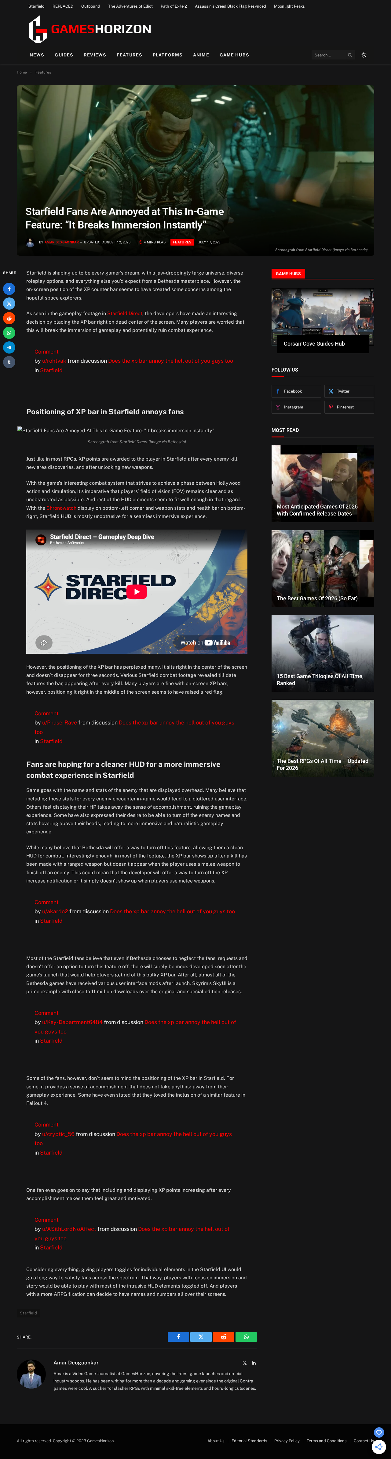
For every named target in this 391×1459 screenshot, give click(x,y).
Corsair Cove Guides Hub (314, 343)
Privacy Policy (287, 1441)
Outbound (90, 6)
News (37, 54)
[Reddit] (9, 318)
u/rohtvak (54, 361)
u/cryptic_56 (58, 1134)
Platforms (168, 54)
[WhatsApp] (9, 333)
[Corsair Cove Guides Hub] (323, 317)
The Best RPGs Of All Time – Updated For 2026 (322, 764)
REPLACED (63, 6)
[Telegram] (9, 348)
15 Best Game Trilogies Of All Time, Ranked (320, 679)
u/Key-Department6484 (72, 1022)
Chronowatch (61, 508)
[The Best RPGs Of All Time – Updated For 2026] (323, 738)
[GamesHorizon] (89, 29)
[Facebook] (9, 289)
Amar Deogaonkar (62, 242)
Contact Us (364, 1441)
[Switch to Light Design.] (363, 55)
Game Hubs (234, 54)
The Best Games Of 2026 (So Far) (317, 598)
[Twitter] (9, 304)
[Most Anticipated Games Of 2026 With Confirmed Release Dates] (323, 483)
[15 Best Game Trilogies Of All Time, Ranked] (323, 653)
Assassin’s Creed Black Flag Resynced (230, 6)
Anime (201, 54)
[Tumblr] (9, 362)
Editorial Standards (249, 1441)
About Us (216, 1441)
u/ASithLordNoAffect (69, 1229)
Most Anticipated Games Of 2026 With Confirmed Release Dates (317, 510)
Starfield (36, 6)
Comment (47, 351)
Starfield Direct (124, 313)
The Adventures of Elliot (130, 6)
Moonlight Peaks (289, 6)
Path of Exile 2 (174, 6)
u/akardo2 (55, 911)
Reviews (95, 54)
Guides (64, 54)
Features (129, 54)
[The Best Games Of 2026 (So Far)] (323, 568)
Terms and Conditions (327, 1441)
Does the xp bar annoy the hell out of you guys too (170, 361)
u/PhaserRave (59, 722)
